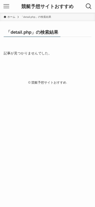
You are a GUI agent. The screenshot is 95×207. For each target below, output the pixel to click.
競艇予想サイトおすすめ (47, 6)
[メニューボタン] (6, 6)
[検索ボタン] (88, 6)
